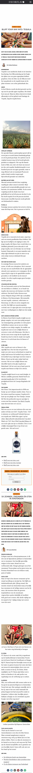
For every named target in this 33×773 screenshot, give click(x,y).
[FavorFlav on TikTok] (21, 490)
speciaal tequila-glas (7, 379)
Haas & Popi (4, 576)
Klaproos (4, 680)
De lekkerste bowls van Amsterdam (15, 757)
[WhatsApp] (25, 490)
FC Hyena (3, 653)
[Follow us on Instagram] (14, 490)
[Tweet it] (11, 490)
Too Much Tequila (24, 401)
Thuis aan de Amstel (7, 728)
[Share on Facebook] (8, 490)
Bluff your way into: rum (11, 465)
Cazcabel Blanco (24, 421)
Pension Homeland (6, 554)
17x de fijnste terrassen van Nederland (16, 764)
